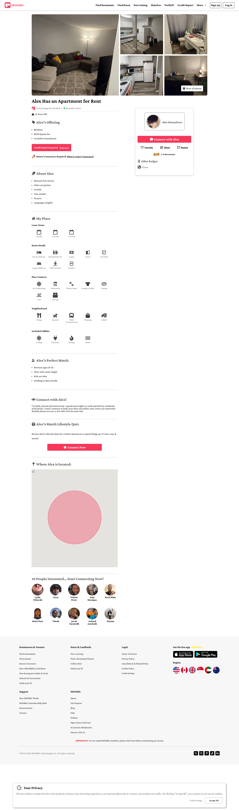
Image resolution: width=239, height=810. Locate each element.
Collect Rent (76, 663)
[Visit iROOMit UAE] (208, 672)
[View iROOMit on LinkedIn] (217, 753)
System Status (25, 708)
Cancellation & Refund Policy (135, 663)
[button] (201, 5)
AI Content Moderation (81, 727)
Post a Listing (77, 654)
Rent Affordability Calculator (32, 668)
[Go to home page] (14, 5)
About (73, 698)
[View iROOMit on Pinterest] (207, 753)
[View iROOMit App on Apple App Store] (183, 657)
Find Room (124, 5)
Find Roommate (105, 5)
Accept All (214, 800)
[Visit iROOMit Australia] (216, 672)
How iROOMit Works (29, 698)
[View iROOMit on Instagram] (201, 753)
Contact (23, 713)
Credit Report (185, 5)
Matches (156, 5)
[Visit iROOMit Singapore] (200, 672)
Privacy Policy (128, 658)
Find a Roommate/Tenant (82, 658)
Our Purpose (76, 703)
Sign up (215, 5)
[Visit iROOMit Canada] (184, 672)
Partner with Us (78, 732)
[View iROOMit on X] (196, 753)
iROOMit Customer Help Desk (33, 703)
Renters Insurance (27, 663)
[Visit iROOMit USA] (176, 672)
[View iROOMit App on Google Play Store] (205, 657)
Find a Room (25, 658)
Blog (73, 708)
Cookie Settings (128, 673)
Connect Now (76, 447)
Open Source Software (81, 722)
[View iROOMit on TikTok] (212, 753)
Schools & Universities (29, 678)
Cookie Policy (128, 668)
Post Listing (140, 5)
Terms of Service (129, 654)
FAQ (72, 713)
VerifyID (169, 5)
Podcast (74, 717)
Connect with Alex (166, 139)
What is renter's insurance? (80, 156)
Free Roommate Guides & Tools (33, 673)
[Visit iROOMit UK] (192, 672)
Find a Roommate (27, 654)
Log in (228, 5)
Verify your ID (25, 683)
